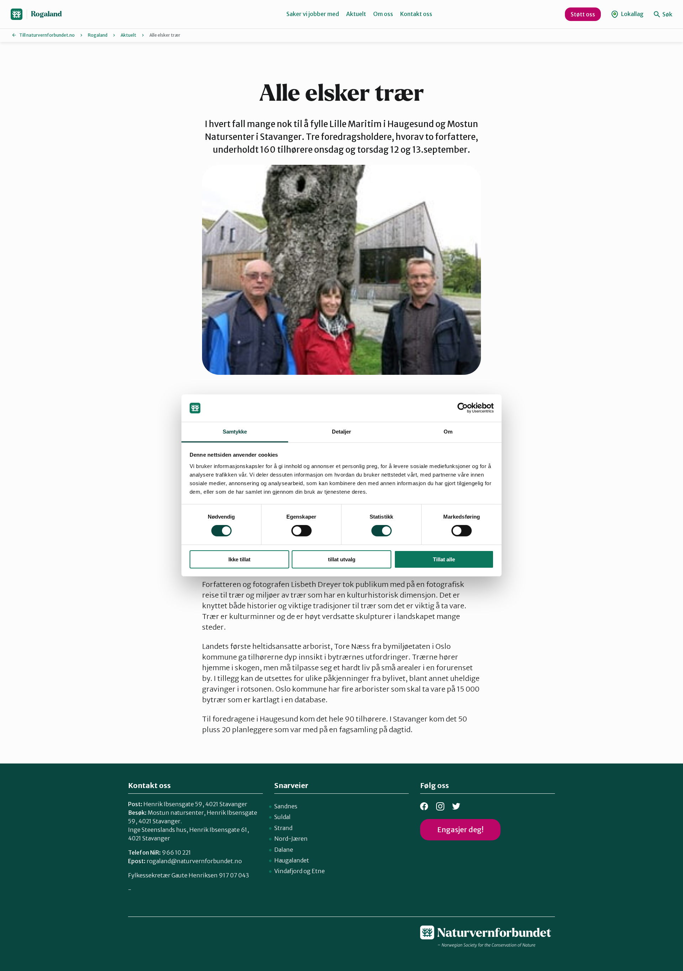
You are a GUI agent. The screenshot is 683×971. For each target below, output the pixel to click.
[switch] (301, 530)
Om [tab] (448, 432)
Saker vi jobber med (312, 13)
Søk (666, 14)
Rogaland (46, 14)
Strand (283, 827)
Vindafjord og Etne (299, 871)
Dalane (283, 849)
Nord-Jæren (291, 838)
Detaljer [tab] (341, 432)
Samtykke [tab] (235, 432)
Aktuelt (356, 13)
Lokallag (632, 13)
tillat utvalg (341, 559)
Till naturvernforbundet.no (47, 35)
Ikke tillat (239, 559)
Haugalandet (291, 860)
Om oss (383, 13)
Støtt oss (583, 14)
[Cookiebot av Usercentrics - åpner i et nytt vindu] (462, 408)
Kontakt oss (416, 13)
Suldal (282, 816)
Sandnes (285, 806)
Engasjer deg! (460, 829)
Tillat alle (444, 559)
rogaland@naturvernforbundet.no (194, 861)
